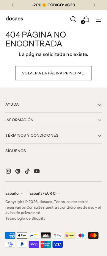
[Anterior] (12, 5)
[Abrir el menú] (98, 19)
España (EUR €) (42, 193)
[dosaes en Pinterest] (18, 172)
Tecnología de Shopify (25, 218)
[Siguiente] (94, 5)
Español (12, 193)
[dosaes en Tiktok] (28, 172)
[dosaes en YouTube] (37, 172)
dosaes (46, 201)
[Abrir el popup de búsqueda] (73, 19)
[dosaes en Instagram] (8, 172)
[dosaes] (14, 19)
